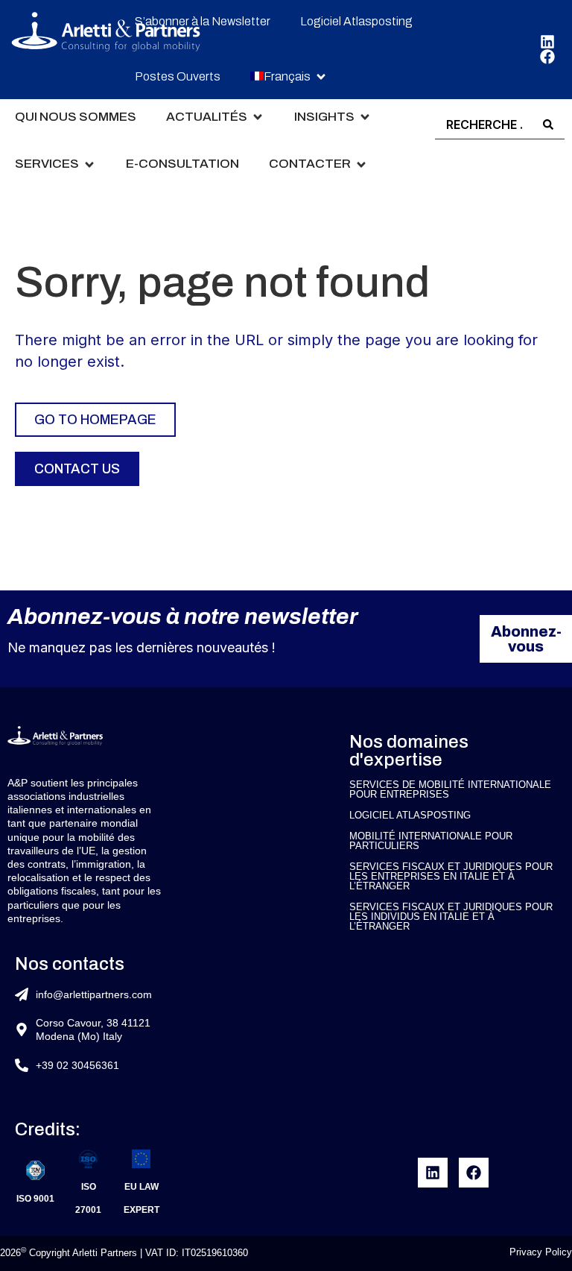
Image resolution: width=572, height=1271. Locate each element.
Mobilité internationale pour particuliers (430, 841)
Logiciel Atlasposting (410, 815)
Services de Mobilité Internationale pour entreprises (450, 789)
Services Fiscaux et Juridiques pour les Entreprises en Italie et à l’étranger (451, 876)
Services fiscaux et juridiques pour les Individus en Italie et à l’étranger (451, 916)
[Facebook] (547, 56)
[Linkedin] (547, 41)
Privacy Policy (540, 1252)
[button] (289, 77)
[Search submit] (548, 124)
